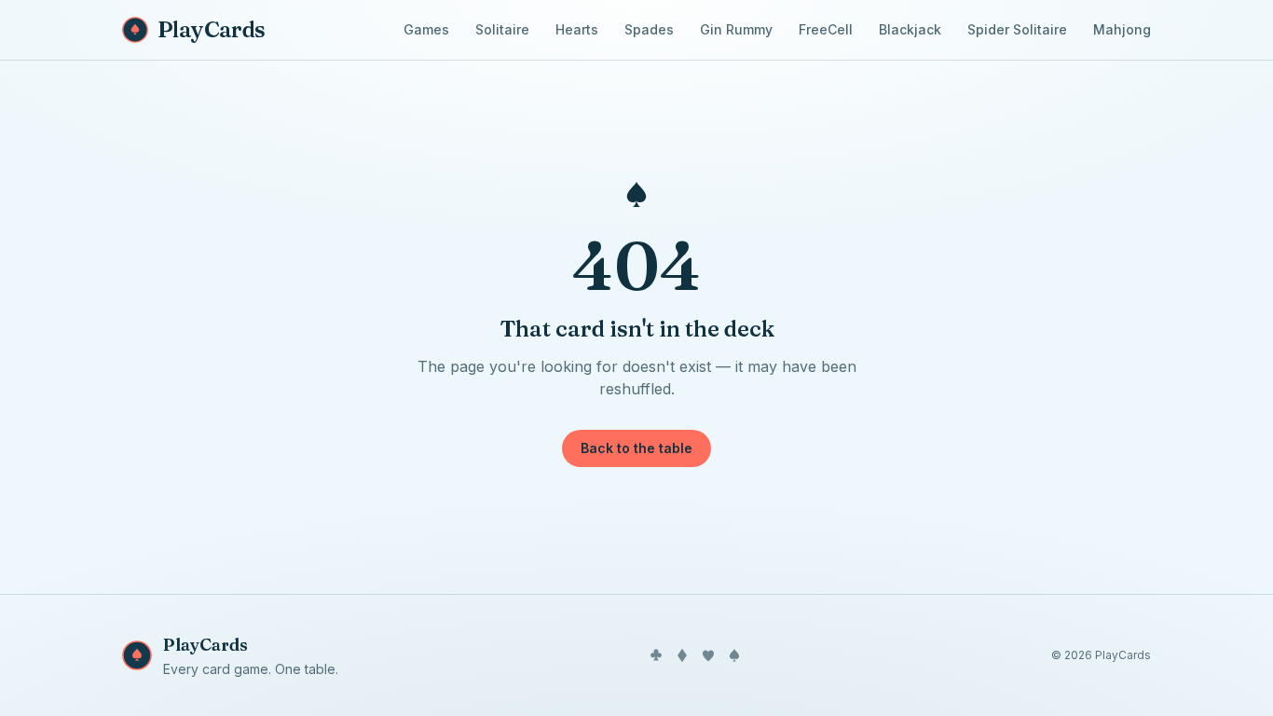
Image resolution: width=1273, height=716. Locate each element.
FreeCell (826, 29)
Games (426, 29)
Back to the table (636, 448)
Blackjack (910, 29)
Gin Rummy (736, 29)
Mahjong (1122, 29)
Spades (649, 29)
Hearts (576, 29)
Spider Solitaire (1017, 29)
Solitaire (502, 29)
